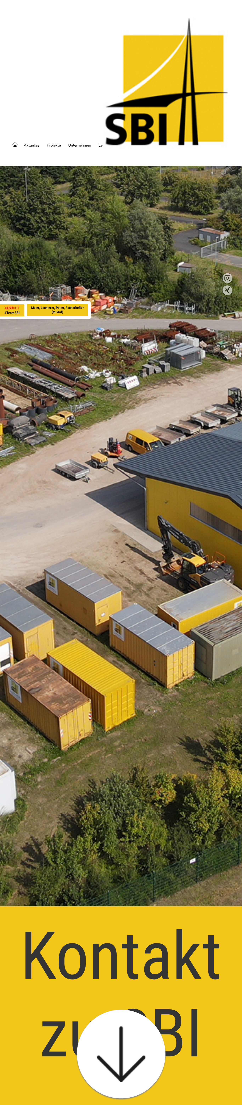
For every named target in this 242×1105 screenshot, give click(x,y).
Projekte (54, 145)
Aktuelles (31, 145)
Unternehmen (79, 145)
